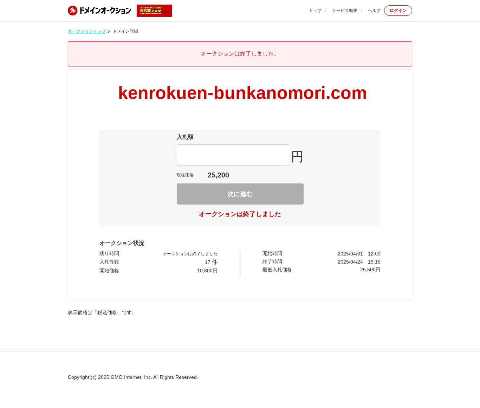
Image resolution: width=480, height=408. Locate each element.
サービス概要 (344, 10)
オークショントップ (87, 31)
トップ (315, 10)
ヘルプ (374, 10)
